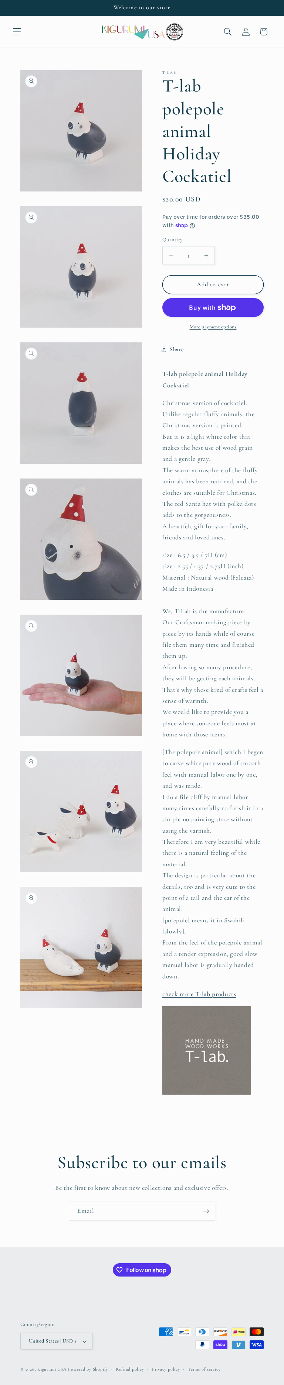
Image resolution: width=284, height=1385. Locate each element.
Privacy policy (166, 1369)
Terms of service (204, 1369)
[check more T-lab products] (206, 1094)
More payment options (213, 327)
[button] (17, 32)
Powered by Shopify (88, 1369)
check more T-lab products (199, 994)
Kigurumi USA (52, 1369)
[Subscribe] (206, 1211)
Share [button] (176, 349)
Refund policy (130, 1369)
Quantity (172, 239)
